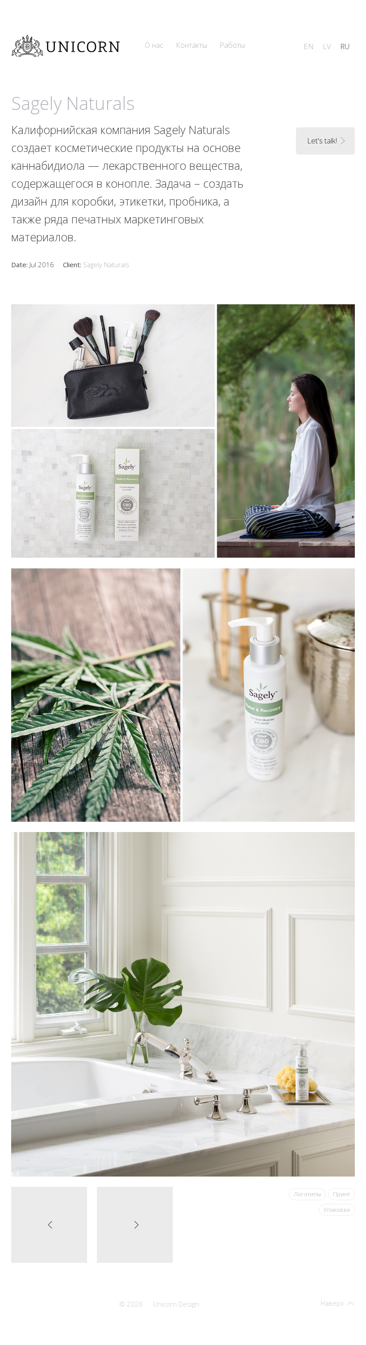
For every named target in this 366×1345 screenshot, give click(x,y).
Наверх (332, 1303)
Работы (232, 45)
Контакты (191, 45)
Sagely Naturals (106, 264)
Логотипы (307, 1194)
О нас (154, 45)
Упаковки (337, 1210)
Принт (341, 1194)
